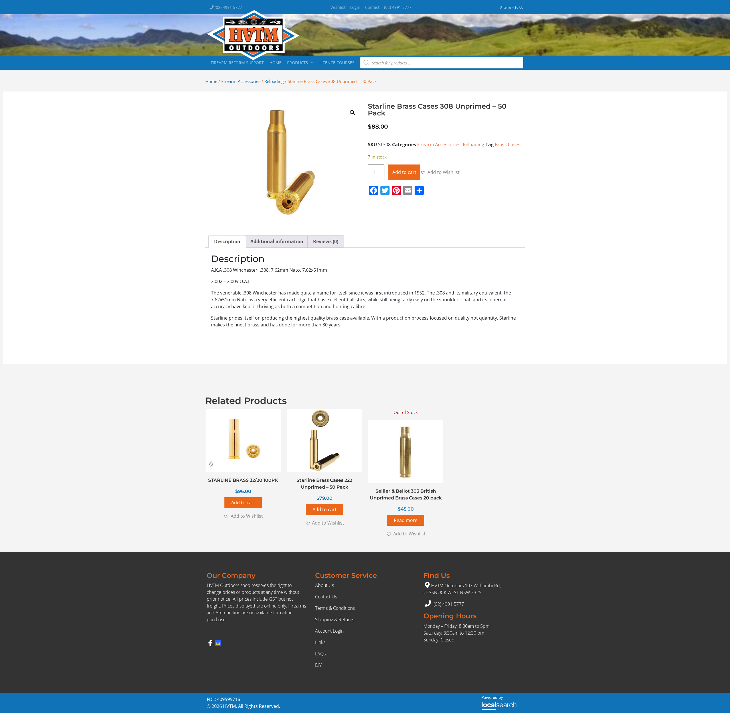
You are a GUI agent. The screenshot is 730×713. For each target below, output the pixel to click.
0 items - (511, 7)
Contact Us (326, 597)
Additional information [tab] (276, 241)
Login (355, 7)
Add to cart (404, 172)
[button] (352, 112)
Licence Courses (336, 62)
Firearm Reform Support (237, 62)
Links (320, 642)
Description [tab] (227, 241)
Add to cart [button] (243, 502)
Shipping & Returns (334, 619)
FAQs (320, 654)
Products (297, 62)
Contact (372, 7)
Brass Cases (507, 144)
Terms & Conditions (335, 608)
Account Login (329, 631)
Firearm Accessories (240, 81)
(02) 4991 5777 (228, 7)
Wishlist (338, 7)
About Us (324, 585)
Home (275, 62)
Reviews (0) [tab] (325, 241)
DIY (318, 665)
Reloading (274, 81)
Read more (405, 520)
